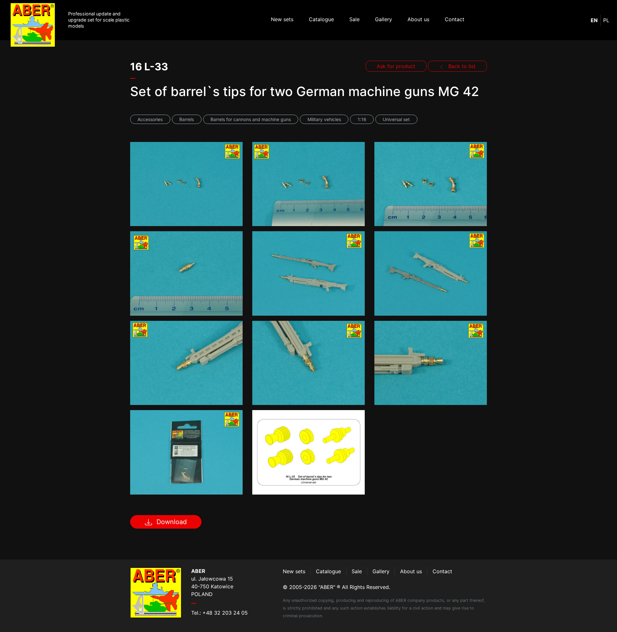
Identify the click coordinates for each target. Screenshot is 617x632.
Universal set (396, 119)
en (594, 20)
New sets (282, 19)
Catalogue (321, 19)
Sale (354, 19)
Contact (454, 19)
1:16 (362, 119)
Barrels (186, 119)
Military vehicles (324, 119)
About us (418, 19)
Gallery (383, 19)
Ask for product (396, 66)
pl (606, 20)
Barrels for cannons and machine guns (250, 119)
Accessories (150, 119)
